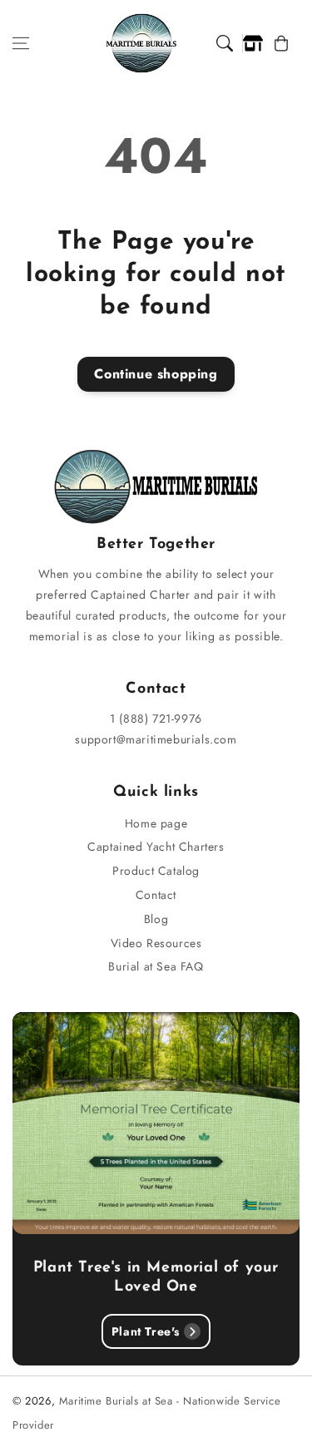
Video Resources (156, 943)
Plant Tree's (145, 1331)
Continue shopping (155, 373)
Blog (156, 919)
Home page (156, 823)
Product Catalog (156, 870)
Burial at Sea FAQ (155, 966)
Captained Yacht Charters (155, 846)
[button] (20, 43)
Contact (156, 894)
